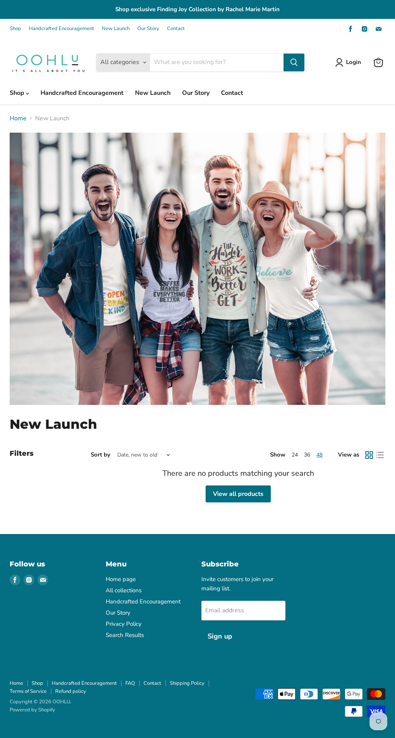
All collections (124, 590)
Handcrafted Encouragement (61, 29)
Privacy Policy (124, 624)
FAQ (130, 683)
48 (319, 454)
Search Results (125, 635)
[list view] (380, 455)
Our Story (148, 29)
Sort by (100, 455)
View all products (238, 494)
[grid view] (369, 455)
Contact (176, 29)
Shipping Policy (187, 683)
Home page (121, 579)
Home (18, 118)
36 (307, 454)
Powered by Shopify (32, 709)
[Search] (294, 62)
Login (353, 62)
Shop (15, 29)
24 (295, 454)
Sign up (220, 636)
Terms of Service (28, 691)
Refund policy (70, 691)
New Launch (116, 29)
